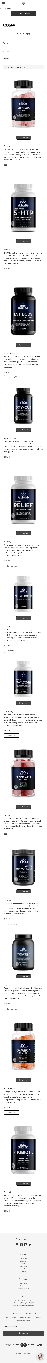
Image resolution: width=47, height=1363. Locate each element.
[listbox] (18, 67)
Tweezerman (8, 55)
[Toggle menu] (3, 3)
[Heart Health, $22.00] (23, 1046)
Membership (23, 1288)
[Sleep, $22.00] (23, 773)
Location (23, 1261)
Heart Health (10, 1088)
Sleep (7, 815)
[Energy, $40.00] (23, 868)
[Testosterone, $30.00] (23, 311)
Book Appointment (23, 13)
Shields (6, 51)
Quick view (23, 138)
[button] (23, 13)
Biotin (7, 146)
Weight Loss (10, 438)
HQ (4, 48)
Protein (7, 985)
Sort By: (7, 67)
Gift (23, 1269)
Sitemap (23, 1271)
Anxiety (7, 542)
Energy (7, 900)
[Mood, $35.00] (23, 208)
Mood (7, 250)
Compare (11, 170)
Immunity (8, 711)
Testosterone (10, 353)
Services (23, 1258)
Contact (23, 1266)
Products (23, 1286)
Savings (23, 1283)
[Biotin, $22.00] (23, 104)
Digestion (8, 1192)
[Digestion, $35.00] (23, 1150)
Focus (7, 627)
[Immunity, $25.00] (23, 679)
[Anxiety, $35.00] (23, 500)
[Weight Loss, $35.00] (23, 406)
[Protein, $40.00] (23, 952)
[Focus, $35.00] (23, 594)
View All (6, 58)
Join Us (23, 1264)
